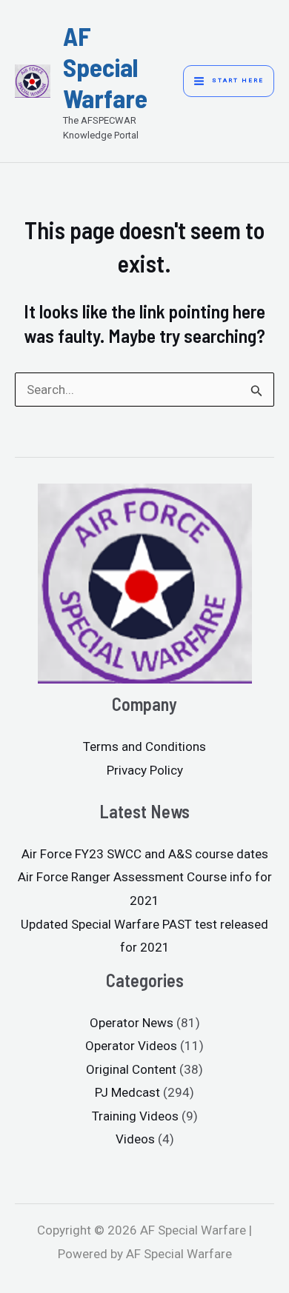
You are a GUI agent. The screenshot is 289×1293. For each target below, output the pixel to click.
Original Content (131, 1069)
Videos (135, 1139)
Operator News (131, 1022)
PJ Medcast (127, 1092)
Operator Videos (131, 1045)
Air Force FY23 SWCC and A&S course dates (144, 853)
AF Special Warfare (105, 66)
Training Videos (135, 1116)
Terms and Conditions (144, 746)
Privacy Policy (145, 770)
